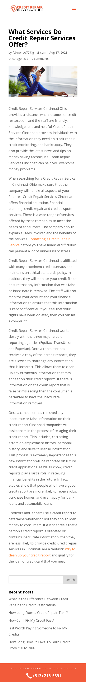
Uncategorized (18, 59)
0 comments (40, 59)
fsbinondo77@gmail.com (29, 52)
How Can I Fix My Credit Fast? (31, 620)
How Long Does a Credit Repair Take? (38, 612)
